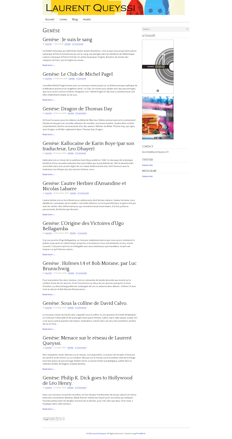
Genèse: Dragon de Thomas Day (77, 109)
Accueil (49, 19)
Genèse (68, 44)
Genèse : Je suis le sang (67, 39)
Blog (75, 19)
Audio (87, 19)
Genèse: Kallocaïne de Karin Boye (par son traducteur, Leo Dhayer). (88, 146)
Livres (63, 19)
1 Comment (81, 79)
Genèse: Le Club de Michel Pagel (78, 74)
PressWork (140, 433)
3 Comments (80, 153)
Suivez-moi (147, 165)
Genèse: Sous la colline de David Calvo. (85, 303)
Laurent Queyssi (99, 433)
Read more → (49, 65)
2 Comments (80, 113)
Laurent (48, 44)
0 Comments (77, 44)
